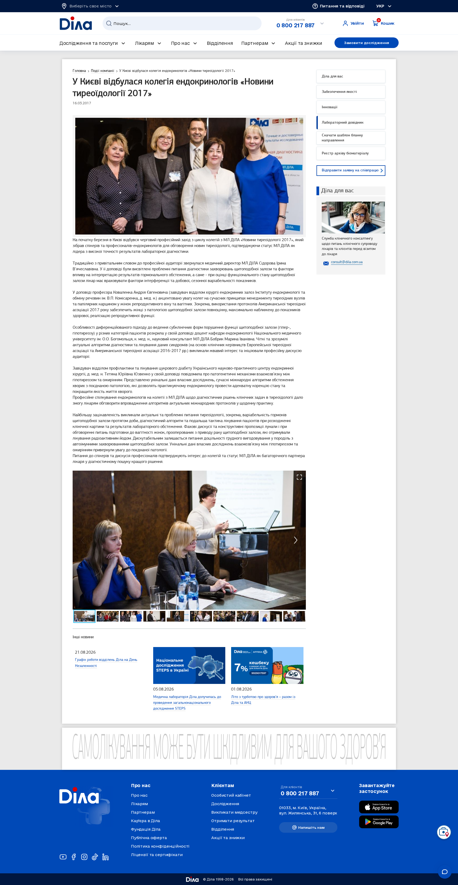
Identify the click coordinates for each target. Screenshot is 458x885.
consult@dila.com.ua (347, 262)
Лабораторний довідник (342, 123)
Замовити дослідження (366, 43)
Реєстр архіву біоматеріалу (345, 153)
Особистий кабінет (231, 795)
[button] (299, 477)
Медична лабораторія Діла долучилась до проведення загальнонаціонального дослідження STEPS (187, 703)
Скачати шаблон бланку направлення (342, 138)
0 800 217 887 (295, 25)
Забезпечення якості (339, 92)
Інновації (329, 107)
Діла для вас (332, 77)
